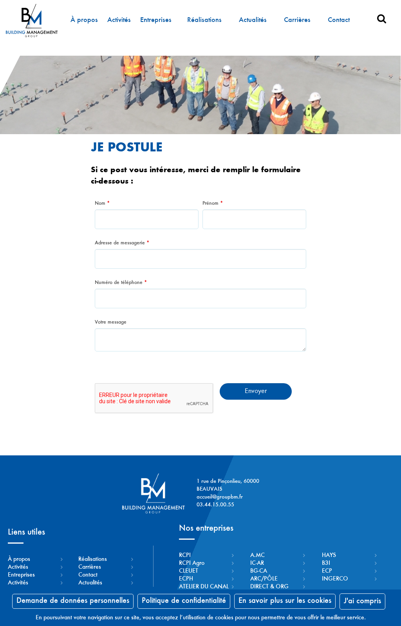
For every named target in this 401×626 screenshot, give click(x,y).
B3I (326, 563)
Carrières (297, 20)
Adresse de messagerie (122, 243)
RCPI (185, 555)
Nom (102, 203)
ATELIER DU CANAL (204, 587)
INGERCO (335, 579)
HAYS (329, 555)
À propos (84, 20)
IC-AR (257, 563)
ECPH (186, 579)
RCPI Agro (191, 563)
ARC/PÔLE (264, 579)
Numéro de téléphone (121, 282)
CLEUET (188, 571)
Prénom (212, 203)
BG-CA (258, 571)
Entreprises (156, 20)
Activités (119, 20)
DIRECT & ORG (269, 587)
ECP (327, 571)
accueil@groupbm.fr (220, 497)
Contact (339, 20)
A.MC (257, 555)
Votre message (110, 322)
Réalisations (204, 20)
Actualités (253, 20)
